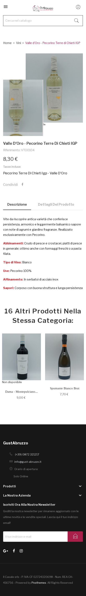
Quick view (21, 359)
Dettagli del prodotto (56, 204)
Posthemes (39, 582)
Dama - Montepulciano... (21, 391)
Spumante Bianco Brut (64, 388)
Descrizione (17, 204)
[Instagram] (21, 550)
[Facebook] (14, 550)
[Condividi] (22, 184)
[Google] (5, 550)
